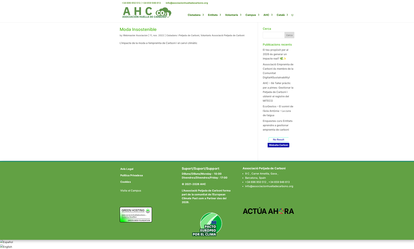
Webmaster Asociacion (135, 35)
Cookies (125, 181)
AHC (266, 15)
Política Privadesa (131, 175)
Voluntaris (231, 15)
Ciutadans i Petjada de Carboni (182, 35)
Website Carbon (278, 145)
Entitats (213, 15)
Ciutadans (194, 15)
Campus (250, 15)
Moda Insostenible (138, 29)
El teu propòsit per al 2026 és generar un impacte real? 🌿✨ (275, 54)
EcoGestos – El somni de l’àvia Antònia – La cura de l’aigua (278, 111)
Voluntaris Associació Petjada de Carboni (222, 35)
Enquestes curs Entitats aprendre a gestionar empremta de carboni (278, 125)
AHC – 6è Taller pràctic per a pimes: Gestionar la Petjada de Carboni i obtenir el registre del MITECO (278, 91)
